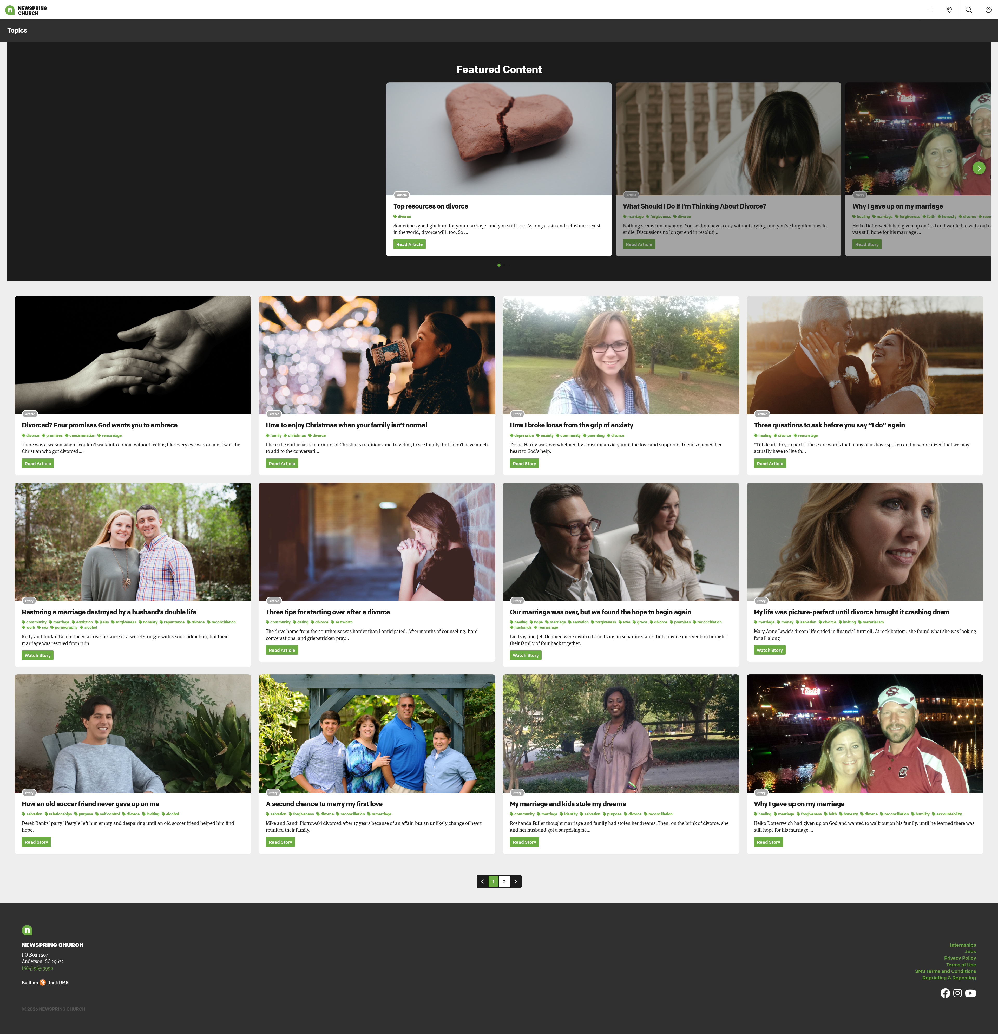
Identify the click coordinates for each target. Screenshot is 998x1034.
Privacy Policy (960, 958)
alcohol (90, 627)
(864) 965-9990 (37, 968)
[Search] (969, 9)
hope (538, 622)
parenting (595, 435)
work (30, 627)
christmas (296, 435)
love (626, 622)
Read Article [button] (409, 244)
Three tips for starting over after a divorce (328, 612)
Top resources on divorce (430, 206)
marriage (635, 216)
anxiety (547, 435)
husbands (522, 627)
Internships (963, 945)
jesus (104, 622)
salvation (580, 622)
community (570, 435)
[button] (979, 167)
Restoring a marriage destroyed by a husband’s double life (109, 612)
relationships (60, 813)
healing (863, 216)
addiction (84, 622)
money (787, 622)
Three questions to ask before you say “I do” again (829, 425)
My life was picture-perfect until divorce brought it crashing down (851, 612)
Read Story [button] (867, 244)
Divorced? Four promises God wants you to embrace (100, 425)
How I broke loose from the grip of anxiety (571, 425)
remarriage (111, 435)
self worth (343, 622)
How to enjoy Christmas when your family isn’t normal (346, 425)
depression (524, 435)
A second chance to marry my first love (324, 804)
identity (570, 813)
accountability (949, 813)
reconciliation (223, 622)
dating (302, 622)
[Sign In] (988, 9)
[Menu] (930, 9)
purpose (85, 813)
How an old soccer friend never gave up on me (90, 804)
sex (44, 627)
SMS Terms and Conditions (945, 971)
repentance (174, 622)
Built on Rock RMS (45, 982)
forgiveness (660, 216)
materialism (873, 622)
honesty (948, 216)
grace (641, 622)
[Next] (516, 881)
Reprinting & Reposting (949, 977)
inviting (849, 622)
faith (930, 216)
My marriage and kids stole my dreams (568, 804)
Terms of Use (961, 964)
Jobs (970, 951)
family (275, 435)
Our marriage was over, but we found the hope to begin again (600, 612)
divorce (404, 216)
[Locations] (949, 9)
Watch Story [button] (38, 655)
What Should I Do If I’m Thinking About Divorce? (694, 206)
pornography (65, 627)
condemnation (82, 435)
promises (54, 435)
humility (922, 813)
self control (109, 813)
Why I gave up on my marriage (897, 206)
